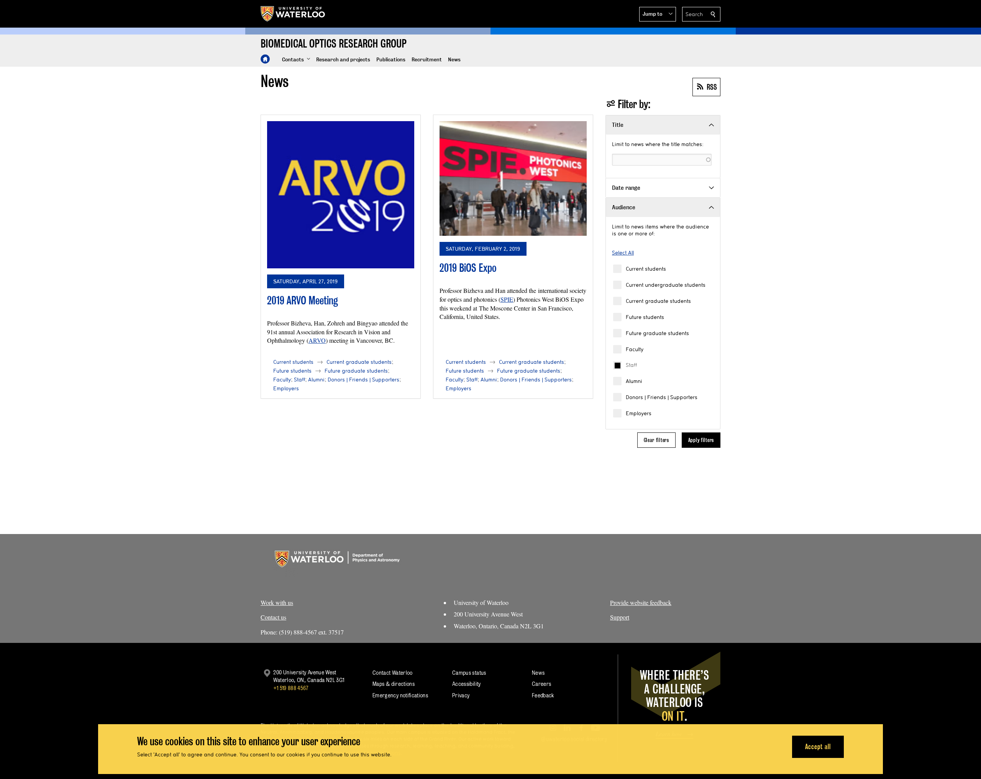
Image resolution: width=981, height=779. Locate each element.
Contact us (273, 617)
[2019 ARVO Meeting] (340, 194)
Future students (645, 317)
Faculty (634, 349)
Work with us (277, 602)
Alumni (634, 381)
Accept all (818, 747)
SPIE (506, 299)
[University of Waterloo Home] (293, 13)
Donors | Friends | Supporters (661, 397)
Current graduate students (658, 301)
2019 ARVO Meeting (302, 300)
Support (619, 617)
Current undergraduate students (665, 285)
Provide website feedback (640, 602)
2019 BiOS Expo (468, 267)
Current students (646, 269)
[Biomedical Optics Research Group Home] (265, 59)
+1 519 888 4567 (290, 688)
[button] (658, 14)
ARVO (317, 340)
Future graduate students (657, 333)
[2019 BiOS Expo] (513, 178)
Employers (638, 413)
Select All (623, 253)
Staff (631, 365)
